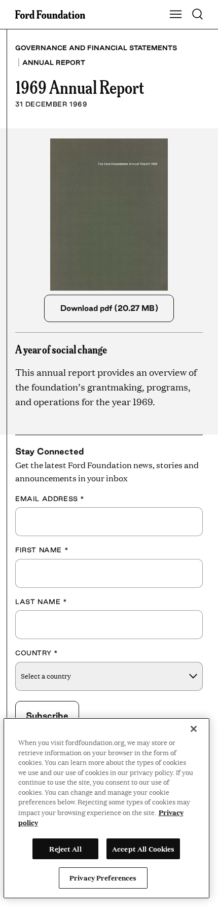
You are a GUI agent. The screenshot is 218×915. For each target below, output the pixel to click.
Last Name (41, 601)
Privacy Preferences (102, 877)
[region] (106, 808)
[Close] (194, 729)
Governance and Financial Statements (96, 47)
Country (36, 652)
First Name (41, 549)
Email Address (50, 498)
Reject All (65, 848)
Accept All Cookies (143, 848)
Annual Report (53, 62)
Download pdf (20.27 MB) (109, 308)
